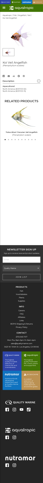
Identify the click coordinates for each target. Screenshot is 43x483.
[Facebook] (4, 76)
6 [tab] (21, 139)
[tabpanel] (20, 122)
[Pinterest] (24, 76)
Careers (21, 311)
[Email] (9, 76)
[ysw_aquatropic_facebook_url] (7, 437)
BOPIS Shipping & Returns (21, 324)
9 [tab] (31, 139)
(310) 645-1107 (21, 337)
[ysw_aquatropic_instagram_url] (14, 437)
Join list (21, 277)
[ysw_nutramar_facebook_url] (7, 465)
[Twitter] (19, 76)
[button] (21, 82)
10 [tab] (35, 139)
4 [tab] (15, 139)
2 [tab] (8, 139)
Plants (21, 298)
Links (21, 321)
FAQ (21, 314)
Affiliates (21, 317)
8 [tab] (28, 139)
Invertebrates (21, 294)
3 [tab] (11, 139)
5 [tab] (18, 139)
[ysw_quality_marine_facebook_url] (7, 410)
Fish (21, 291)
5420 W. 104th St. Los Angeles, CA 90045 (21, 347)
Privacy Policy (21, 327)
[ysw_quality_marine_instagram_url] (14, 410)
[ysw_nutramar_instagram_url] (14, 465)
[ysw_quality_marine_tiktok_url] (28, 410)
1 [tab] (5, 139)
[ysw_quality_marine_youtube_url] (21, 410)
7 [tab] (25, 139)
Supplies (21, 301)
